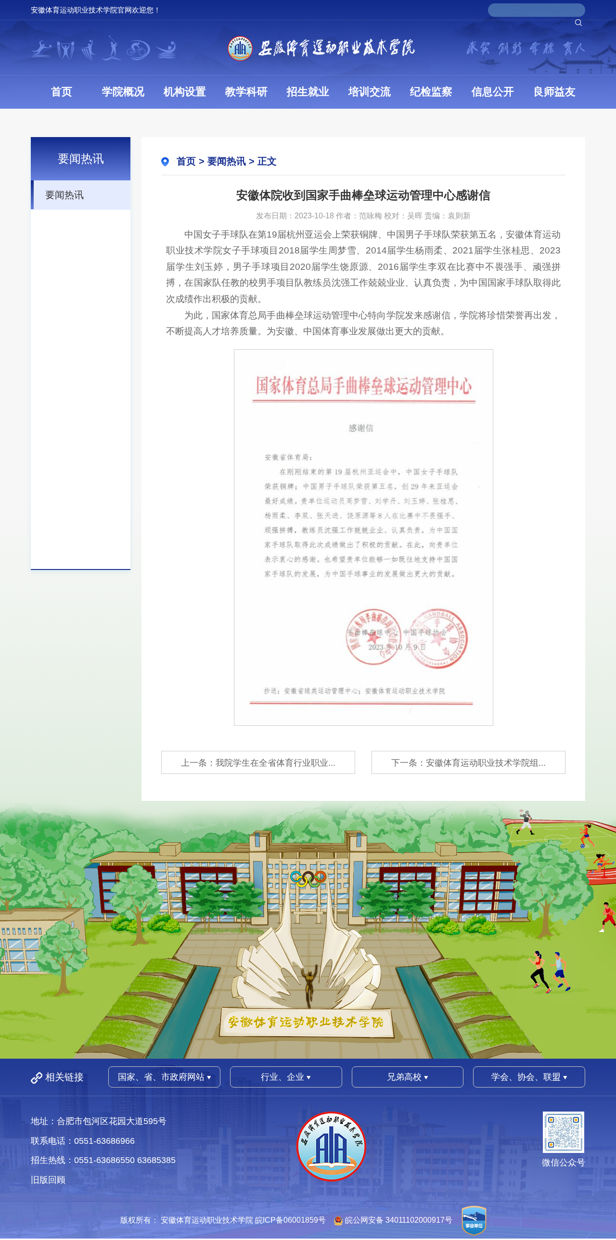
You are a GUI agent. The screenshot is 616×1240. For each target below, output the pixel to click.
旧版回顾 (48, 1180)
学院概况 (123, 92)
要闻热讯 (64, 195)
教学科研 (246, 92)
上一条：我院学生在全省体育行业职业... (258, 763)
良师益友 (554, 92)
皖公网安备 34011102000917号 (398, 1220)
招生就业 (308, 92)
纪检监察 (431, 92)
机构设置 (185, 92)
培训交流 (369, 92)
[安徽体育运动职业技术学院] (321, 48)
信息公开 (493, 92)
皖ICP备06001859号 (290, 1220)
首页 (61, 92)
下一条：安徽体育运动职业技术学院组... (468, 763)
